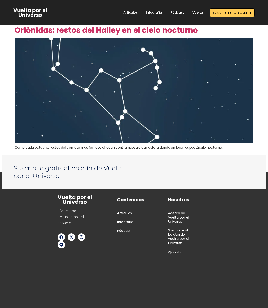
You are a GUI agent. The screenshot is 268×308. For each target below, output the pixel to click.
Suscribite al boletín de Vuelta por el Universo (178, 236)
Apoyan (174, 251)
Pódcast (177, 12)
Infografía (154, 12)
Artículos (130, 12)
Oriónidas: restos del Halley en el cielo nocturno (106, 30)
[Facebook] (61, 237)
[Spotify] (61, 244)
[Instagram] (81, 237)
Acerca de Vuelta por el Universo (178, 217)
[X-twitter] (71, 237)
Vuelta (197, 12)
